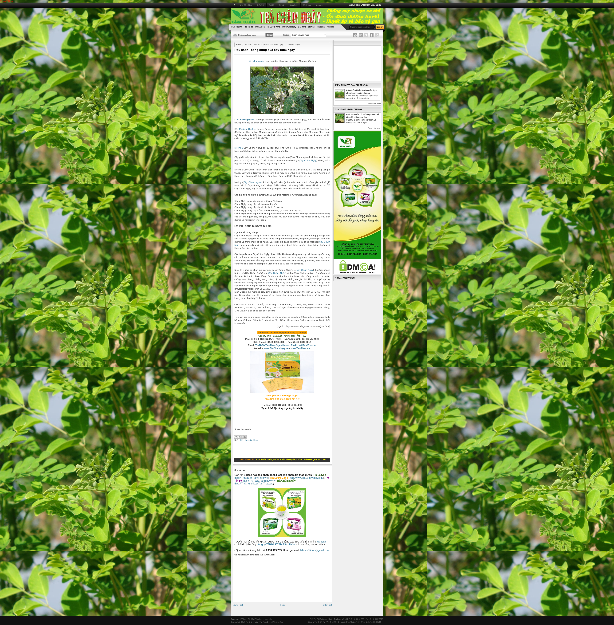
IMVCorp (243, 619)
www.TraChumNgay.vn (276, 348)
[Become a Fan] (372, 35)
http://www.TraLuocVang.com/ (306, 477)
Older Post (327, 605)
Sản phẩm (294, 5)
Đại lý (271, 5)
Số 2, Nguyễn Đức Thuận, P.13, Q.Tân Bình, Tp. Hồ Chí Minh (359, 622)
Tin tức (282, 5)
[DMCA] (357, 273)
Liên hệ (311, 27)
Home (238, 44)
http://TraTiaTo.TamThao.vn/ (259, 480)
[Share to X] (242, 437)
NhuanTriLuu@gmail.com (314, 550)
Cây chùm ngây (256, 61)
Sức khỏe (258, 44)
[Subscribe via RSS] (377, 35)
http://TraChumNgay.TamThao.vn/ (254, 483)
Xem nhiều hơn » (374, 104)
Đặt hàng (302, 27)
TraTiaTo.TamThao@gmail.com (272, 345)
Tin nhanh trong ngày (263, 619)
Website (321, 541)
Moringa (238, 147)
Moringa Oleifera (247, 129)
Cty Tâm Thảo (246, 5)
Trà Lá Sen (260, 27)
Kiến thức (248, 44)
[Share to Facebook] (245, 437)
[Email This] (235, 437)
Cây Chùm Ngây (307, 160)
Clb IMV (251, 619)
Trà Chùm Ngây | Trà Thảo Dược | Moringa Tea (264, 622)
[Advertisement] (283, 418)
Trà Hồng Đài (236, 27)
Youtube (319, 5)
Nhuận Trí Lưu (6, 1)
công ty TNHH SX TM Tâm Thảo (276, 544)
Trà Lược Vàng (273, 27)
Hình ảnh (307, 5)
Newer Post (238, 605)
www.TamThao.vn (301, 348)
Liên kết (260, 5)
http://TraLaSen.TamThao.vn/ (251, 477)
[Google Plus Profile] (361, 35)
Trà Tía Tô (248, 27)
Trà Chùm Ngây (289, 27)
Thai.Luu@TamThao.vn (303, 345)
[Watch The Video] (355, 35)
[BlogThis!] (238, 437)
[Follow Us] (366, 35)
